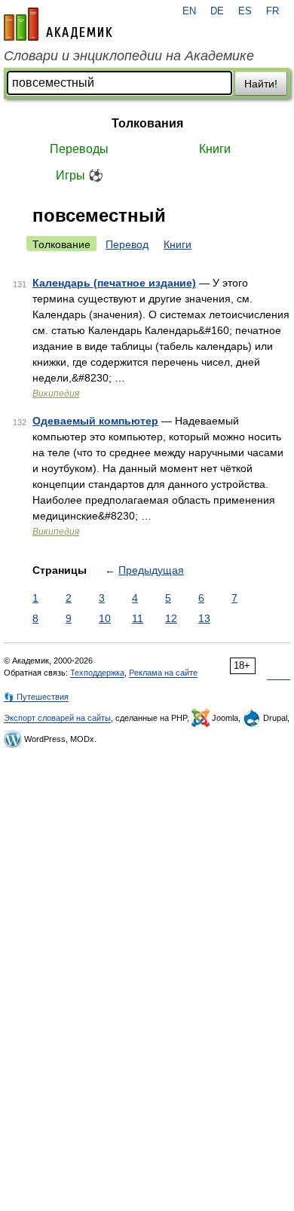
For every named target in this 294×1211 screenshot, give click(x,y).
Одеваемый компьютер (95, 421)
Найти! (260, 84)
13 (204, 618)
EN (189, 11)
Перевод (127, 244)
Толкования (147, 123)
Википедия (55, 393)
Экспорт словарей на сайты (57, 717)
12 (171, 618)
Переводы (79, 149)
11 (137, 618)
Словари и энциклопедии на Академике (129, 55)
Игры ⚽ (79, 175)
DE (217, 11)
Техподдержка (97, 672)
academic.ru (58, 24)
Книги (215, 149)
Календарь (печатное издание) (114, 283)
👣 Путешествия (36, 696)
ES (245, 11)
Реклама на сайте (163, 672)
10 (105, 618)
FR (272, 11)
